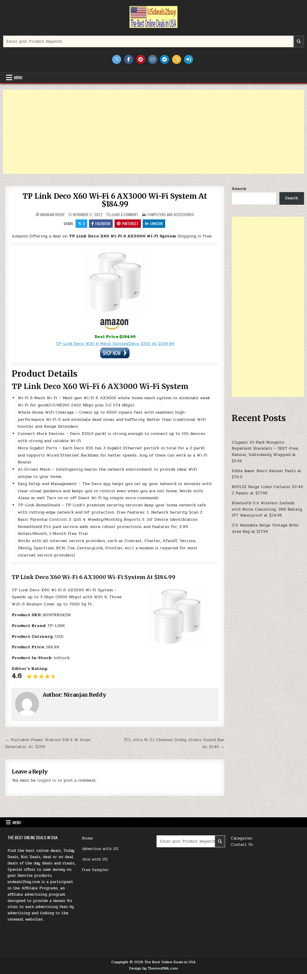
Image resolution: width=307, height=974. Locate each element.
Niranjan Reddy (52, 214)
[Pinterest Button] (140, 59)
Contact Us (242, 845)
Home (87, 838)
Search (239, 189)
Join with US (95, 859)
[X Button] (116, 59)
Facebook (102, 223)
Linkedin (156, 223)
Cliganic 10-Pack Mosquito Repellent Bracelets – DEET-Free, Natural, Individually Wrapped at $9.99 (265, 451)
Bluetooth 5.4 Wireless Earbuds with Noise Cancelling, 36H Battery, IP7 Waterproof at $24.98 (267, 509)
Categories (241, 838)
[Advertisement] (153, 132)
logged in (46, 780)
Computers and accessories (170, 214)
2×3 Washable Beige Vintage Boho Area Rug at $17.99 (265, 528)
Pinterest (130, 223)
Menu (18, 77)
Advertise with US (100, 849)
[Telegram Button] (164, 59)
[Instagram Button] (152, 59)
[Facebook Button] (128, 59)
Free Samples (95, 870)
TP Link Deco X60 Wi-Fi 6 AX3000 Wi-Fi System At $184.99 (114, 200)
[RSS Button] (176, 59)
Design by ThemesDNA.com (153, 968)
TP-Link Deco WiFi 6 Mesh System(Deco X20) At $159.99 (115, 343)
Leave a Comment (125, 214)
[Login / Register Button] (188, 59)
